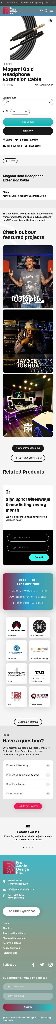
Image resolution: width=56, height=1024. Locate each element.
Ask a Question (14, 146)
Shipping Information (14, 938)
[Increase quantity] (26, 111)
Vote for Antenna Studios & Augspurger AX (23, 2)
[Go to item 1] (23, 847)
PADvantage (34, 146)
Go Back (11, 161)
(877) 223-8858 (16, 895)
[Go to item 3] (29, 847)
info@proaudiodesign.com (21, 889)
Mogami (7, 64)
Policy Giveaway (11, 948)
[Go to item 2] (26, 847)
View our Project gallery (28, 448)
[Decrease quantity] (14, 111)
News (6, 923)
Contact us (36, 840)
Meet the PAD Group (28, 722)
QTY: (5, 111)
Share (9, 140)
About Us (7, 928)
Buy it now (28, 131)
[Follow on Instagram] (50, 964)
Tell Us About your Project (28, 458)
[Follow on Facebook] (33, 964)
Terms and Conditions (14, 933)
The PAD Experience (21, 911)
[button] (28, 276)
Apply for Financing (28, 140)
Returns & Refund (12, 943)
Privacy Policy (10, 953)
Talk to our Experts (28, 806)
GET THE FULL (28, 582)
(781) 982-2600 (16, 898)
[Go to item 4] (32, 847)
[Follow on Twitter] (42, 964)
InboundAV (8, 1020)
